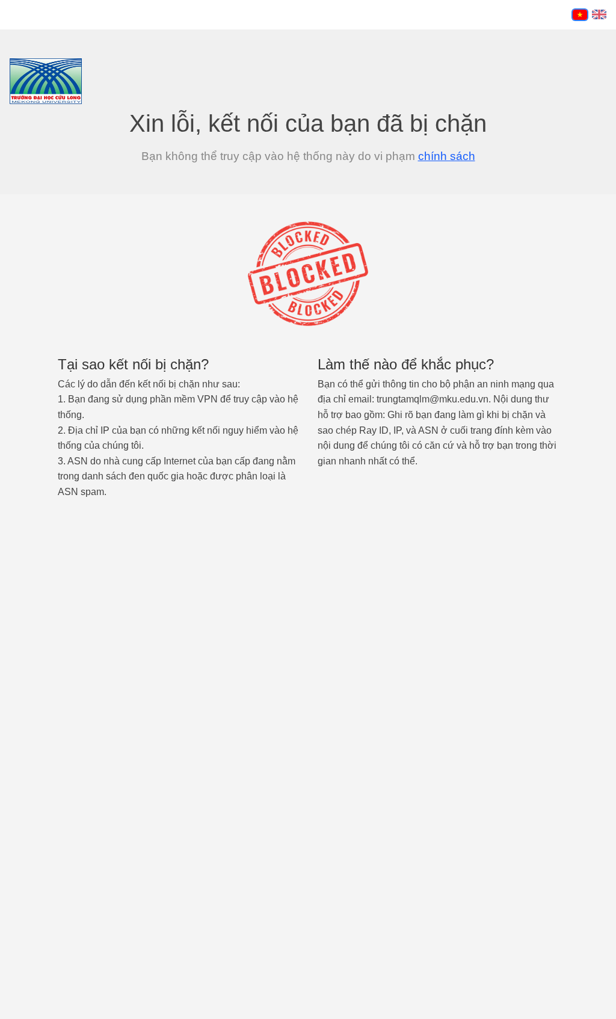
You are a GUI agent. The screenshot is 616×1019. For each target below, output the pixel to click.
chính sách (446, 156)
